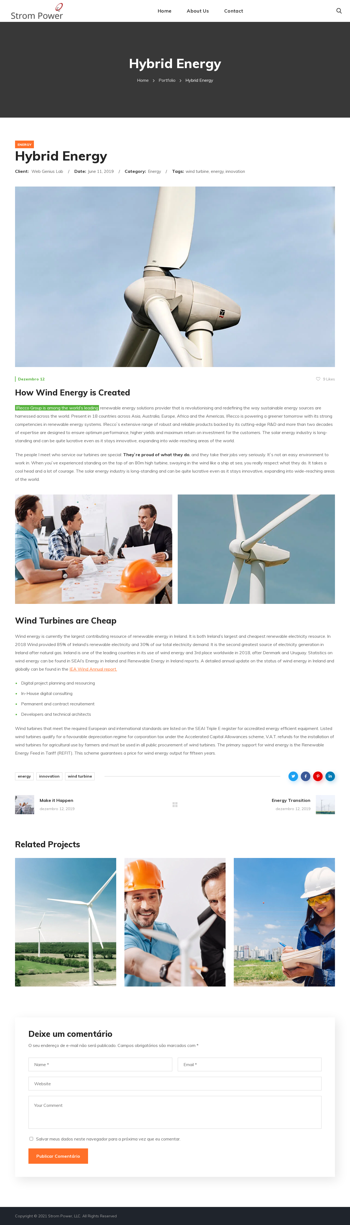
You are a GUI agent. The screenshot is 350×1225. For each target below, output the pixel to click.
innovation (49, 776)
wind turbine (80, 776)
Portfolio (167, 80)
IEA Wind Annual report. (93, 669)
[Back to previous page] (175, 804)
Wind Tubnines (55, 979)
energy (24, 776)
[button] (339, 11)
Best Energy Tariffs (281, 979)
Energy (24, 144)
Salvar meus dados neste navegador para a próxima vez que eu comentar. (108, 1139)
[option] (65, 926)
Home (143, 80)
